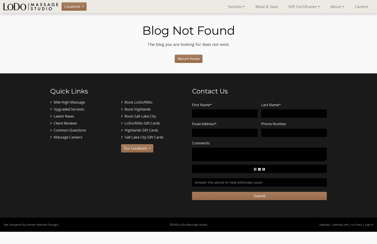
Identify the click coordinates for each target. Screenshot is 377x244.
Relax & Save (266, 6)
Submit (259, 196)
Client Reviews (65, 123)
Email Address (204, 123)
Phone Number (273, 123)
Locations (72, 6)
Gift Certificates (302, 6)
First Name (202, 104)
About (335, 6)
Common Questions (70, 130)
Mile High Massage (69, 102)
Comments (201, 143)
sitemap (324, 225)
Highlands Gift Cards (141, 130)
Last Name (271, 104)
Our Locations (136, 148)
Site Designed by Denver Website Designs (31, 225)
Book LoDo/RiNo (139, 102)
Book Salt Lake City (140, 116)
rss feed (356, 225)
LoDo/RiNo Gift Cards (142, 123)
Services (235, 6)
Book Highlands (138, 109)
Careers (361, 6)
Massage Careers (68, 137)
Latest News (64, 116)
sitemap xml (340, 225)
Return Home (189, 58)
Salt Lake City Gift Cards (144, 137)
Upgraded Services (69, 109)
